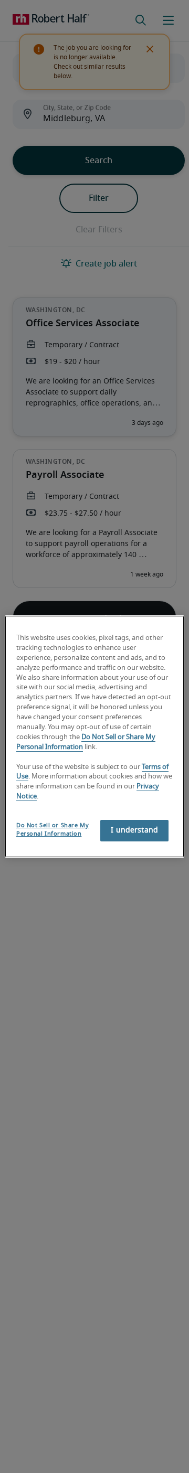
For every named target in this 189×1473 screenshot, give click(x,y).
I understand (134, 830)
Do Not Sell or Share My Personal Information (52, 830)
